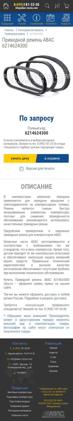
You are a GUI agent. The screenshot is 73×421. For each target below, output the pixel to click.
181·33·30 (26, 5)
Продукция (7, 23)
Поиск (53, 361)
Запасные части (19, 415)
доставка (60, 298)
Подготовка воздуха (19, 401)
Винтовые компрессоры (20, 392)
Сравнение (53, 366)
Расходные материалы (19, 410)
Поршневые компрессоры (19, 396)
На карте (21, 372)
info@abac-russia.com (26, 8)
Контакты (51, 23)
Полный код (36, 128)
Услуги (22, 23)
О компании (36, 23)
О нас (53, 357)
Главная (53, 347)
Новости (65, 23)
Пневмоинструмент (19, 406)
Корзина (53, 370)
